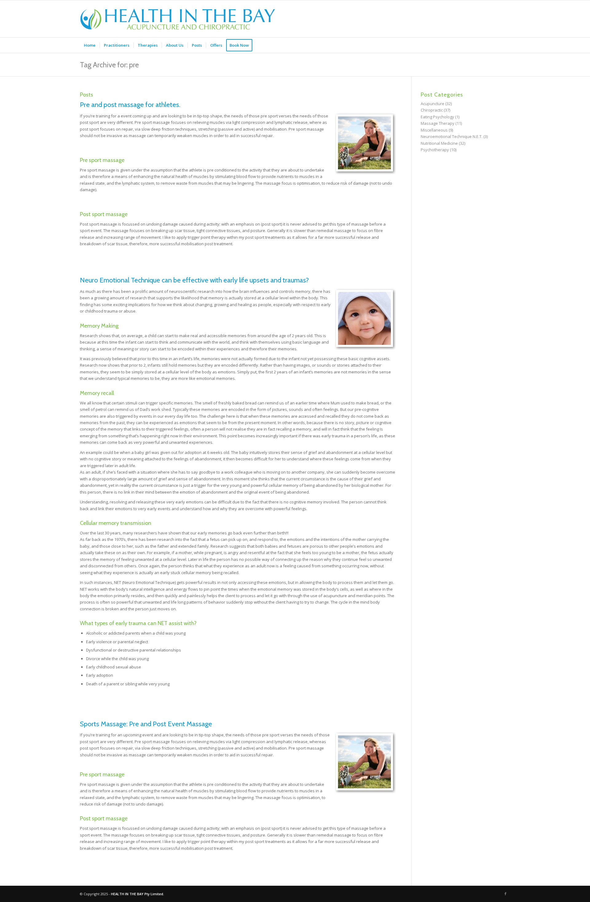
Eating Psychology (437, 117)
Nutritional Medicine (439, 143)
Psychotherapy (435, 149)
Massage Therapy (437, 123)
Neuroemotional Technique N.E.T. (451, 136)
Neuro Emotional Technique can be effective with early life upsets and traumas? (194, 280)
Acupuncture (432, 103)
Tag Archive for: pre (109, 64)
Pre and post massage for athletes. (130, 104)
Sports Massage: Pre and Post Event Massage (146, 724)
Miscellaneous (434, 130)
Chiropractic (432, 110)
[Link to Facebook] (505, 893)
